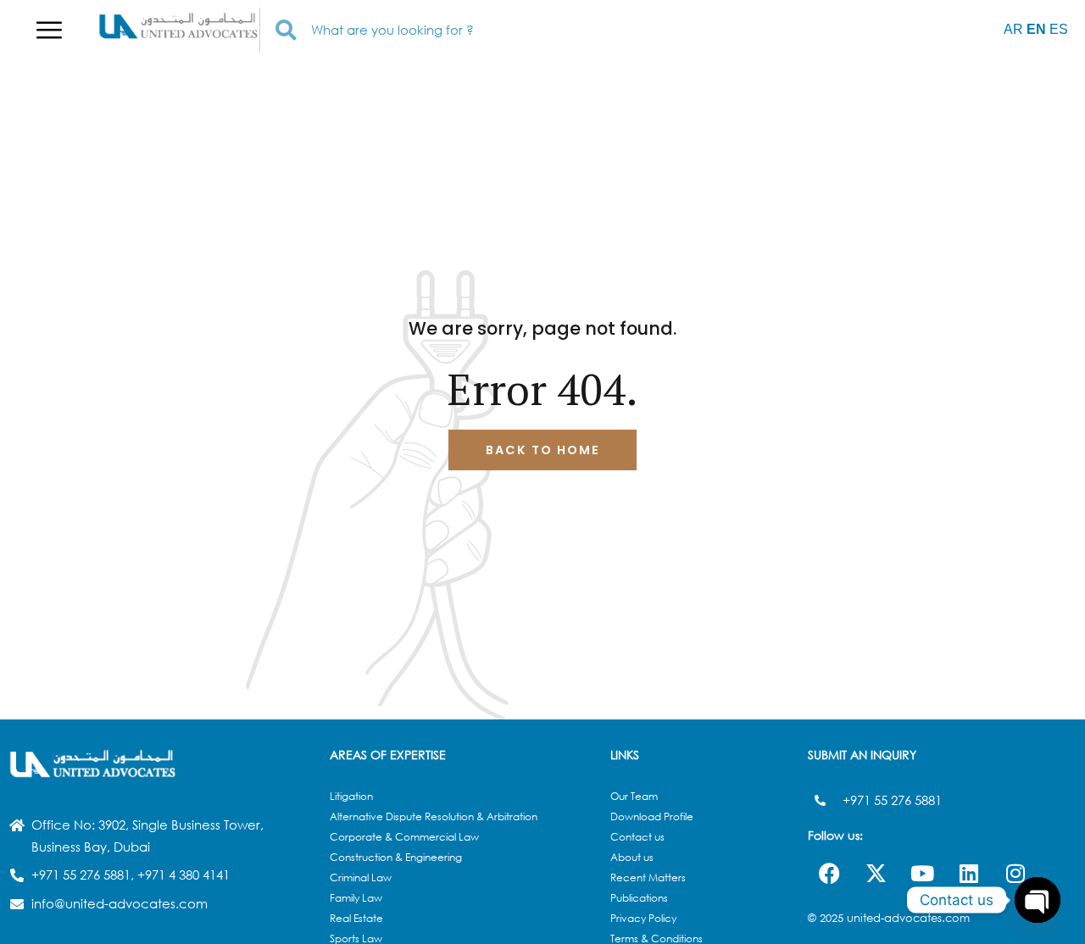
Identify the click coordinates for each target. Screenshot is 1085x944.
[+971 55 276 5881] (820, 800)
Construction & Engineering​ (396, 857)
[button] (48, 30)
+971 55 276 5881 (892, 799)
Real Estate (356, 918)
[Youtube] (922, 873)
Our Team (634, 796)
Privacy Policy (643, 918)
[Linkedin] (969, 873)
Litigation (351, 796)
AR (1013, 29)
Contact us (637, 837)
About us (632, 857)
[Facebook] (829, 873)
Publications (639, 898)
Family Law (356, 898)
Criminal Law (361, 877)
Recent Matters (648, 877)
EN (1036, 29)
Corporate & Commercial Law (404, 837)
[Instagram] (1015, 873)
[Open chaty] (1037, 900)
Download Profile (651, 816)
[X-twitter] (875, 873)
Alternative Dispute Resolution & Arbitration (433, 816)
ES (1058, 29)
